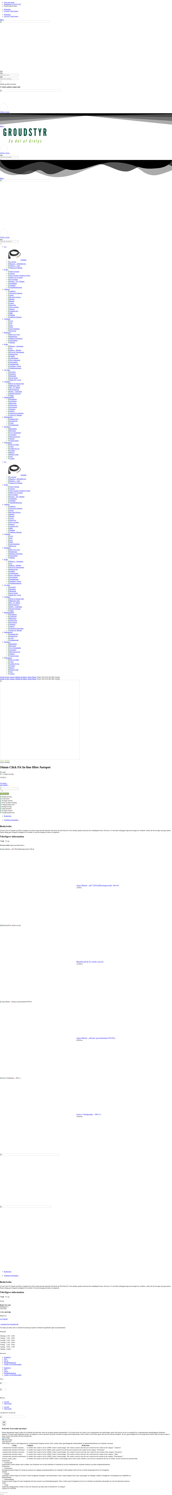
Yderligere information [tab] (11, 820)
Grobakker (13, 435)
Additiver (13, 291)
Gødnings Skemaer (16, 317)
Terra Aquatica (14, 307)
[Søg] (1, 81)
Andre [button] (4, 1483)
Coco (11, 321)
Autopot (12, 273)
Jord (11, 323)
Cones (12, 446)
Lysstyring (13, 262)
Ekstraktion (13, 399)
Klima (6, 344)
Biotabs (12, 301)
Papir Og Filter (14, 444)
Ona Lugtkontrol (15, 360)
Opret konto (8, 1403)
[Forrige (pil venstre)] (1, 1494)
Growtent (13, 372)
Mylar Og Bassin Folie (17, 383)
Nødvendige (8, 1440)
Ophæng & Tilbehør (16, 268)
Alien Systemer (14, 271)
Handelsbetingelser (10, 1362)
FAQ (5, 1359)
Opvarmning (14, 362)
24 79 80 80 (4, 1319)
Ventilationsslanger (15, 368)
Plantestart (7, 332)
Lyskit (11, 423)
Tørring (12, 411)
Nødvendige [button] (6, 1438)
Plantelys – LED (15, 266)
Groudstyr (7, 381)
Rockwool (13, 331)
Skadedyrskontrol (15, 393)
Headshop (9, 442)
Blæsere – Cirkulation (16, 346)
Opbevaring (13, 405)
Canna (12, 303)
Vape (11, 456)
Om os (6, 1361)
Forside (2, 677)
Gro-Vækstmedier (15, 433)
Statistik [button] (4, 1472)
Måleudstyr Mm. (15, 385)
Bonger (12, 452)
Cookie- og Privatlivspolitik (12, 1364)
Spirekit (12, 439)
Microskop (13, 403)
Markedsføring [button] (6, 1477)
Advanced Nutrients (16, 293)
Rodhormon (13, 336)
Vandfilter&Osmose (16, 287)
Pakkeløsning (8, 417)
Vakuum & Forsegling (16, 413)
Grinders (12, 450)
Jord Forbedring (15, 329)
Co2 (11, 348)
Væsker (12, 458)
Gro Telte (7, 370)
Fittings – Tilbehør (15, 350)
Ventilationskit (14, 364)
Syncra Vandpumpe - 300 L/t (88, 1114)
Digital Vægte (14, 454)
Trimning (12, 409)
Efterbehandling (9, 397)
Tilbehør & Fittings (21, 677)
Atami (11, 295)
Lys (5, 247)
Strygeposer (13, 407)
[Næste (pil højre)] (3, 1494)
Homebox (13, 374)
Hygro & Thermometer (17, 352)
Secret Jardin (14, 378)
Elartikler (23, 260)
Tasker (12, 395)
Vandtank (13, 285)
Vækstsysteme (14, 441)
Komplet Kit (13, 421)
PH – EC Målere (15, 387)
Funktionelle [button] (6, 1461)
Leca (11, 325)
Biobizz (12, 299)
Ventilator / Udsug (15, 366)
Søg (1, 71)
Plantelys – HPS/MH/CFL (18, 264)
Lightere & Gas (14, 448)
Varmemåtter (14, 340)
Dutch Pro (13, 305)
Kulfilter (12, 356)
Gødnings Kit (14, 311)
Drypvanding (14, 279)
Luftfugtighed (14, 358)
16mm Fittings (31, 677)
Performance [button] (6, 1466)
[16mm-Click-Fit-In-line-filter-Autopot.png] (40, 759)
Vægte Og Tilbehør (16, 415)
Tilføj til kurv (4, 793)
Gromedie (7, 319)
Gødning (7, 289)
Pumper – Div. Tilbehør (17, 281)
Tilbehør (12, 315)
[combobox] (9, 79)
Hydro (6, 269)
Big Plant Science (15, 297)
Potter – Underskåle (16, 391)
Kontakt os (7, 1357)
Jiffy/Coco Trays (15, 334)
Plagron (12, 309)
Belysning (13, 431)
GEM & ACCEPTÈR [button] (9, 1488)
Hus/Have (7, 427)
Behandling (13, 429)
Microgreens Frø (15, 437)
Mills (11, 313)
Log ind (6, 1402)
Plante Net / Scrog (15, 380)
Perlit (11, 327)
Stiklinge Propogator (16, 338)
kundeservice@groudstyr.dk (9, 1324)
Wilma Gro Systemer (16, 277)
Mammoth (13, 376)
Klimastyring (14, 354)
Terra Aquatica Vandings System (20, 275)
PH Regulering (14, 389)
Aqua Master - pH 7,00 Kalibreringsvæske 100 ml (97, 885)
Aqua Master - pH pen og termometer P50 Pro (95, 1038)
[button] (5, 760)
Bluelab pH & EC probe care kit (89, 962)
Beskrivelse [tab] (7, 816)
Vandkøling (13, 283)
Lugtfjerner (13, 401)
